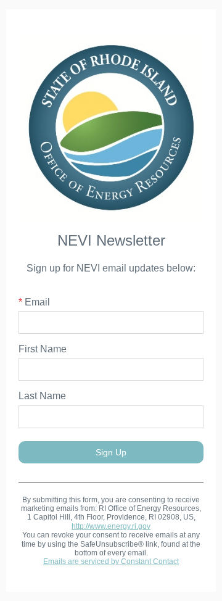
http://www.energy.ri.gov (111, 526)
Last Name (42, 396)
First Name (42, 349)
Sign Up (111, 452)
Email (34, 302)
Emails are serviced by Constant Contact (111, 561)
